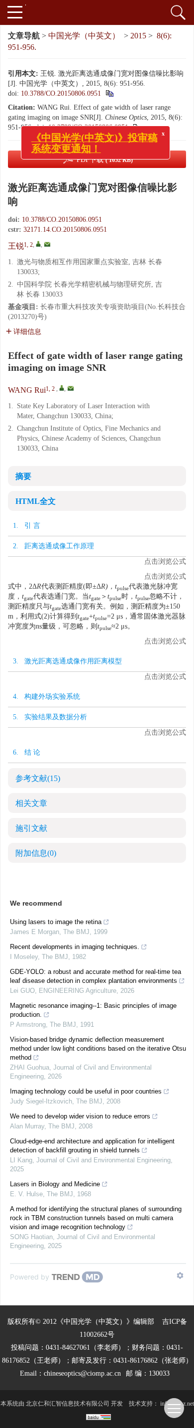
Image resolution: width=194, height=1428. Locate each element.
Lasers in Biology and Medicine (55, 1184)
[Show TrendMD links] (180, 1275)
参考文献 (37, 778)
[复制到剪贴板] (109, 93)
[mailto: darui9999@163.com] (70, 388)
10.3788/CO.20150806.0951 (61, 93)
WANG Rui (27, 390)
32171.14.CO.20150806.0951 (65, 229)
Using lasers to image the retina (55, 922)
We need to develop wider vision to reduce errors (80, 1116)
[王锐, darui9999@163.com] (38, 244)
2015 (138, 35)
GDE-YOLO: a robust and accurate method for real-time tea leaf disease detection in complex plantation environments (95, 976)
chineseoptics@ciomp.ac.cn (82, 1373)
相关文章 (31, 803)
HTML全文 (35, 501)
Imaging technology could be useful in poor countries (86, 1091)
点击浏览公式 (165, 561)
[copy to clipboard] (136, 127)
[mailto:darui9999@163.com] (47, 244)
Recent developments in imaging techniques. (74, 947)
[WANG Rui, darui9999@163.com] (61, 388)
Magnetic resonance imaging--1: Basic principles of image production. (93, 1010)
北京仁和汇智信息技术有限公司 (67, 1403)
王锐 (16, 246)
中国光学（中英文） (84, 35)
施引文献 (31, 828)
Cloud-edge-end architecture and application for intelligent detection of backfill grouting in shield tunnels (92, 1145)
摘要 (23, 476)
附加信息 (35, 853)
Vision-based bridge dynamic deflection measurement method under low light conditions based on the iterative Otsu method (98, 1048)
